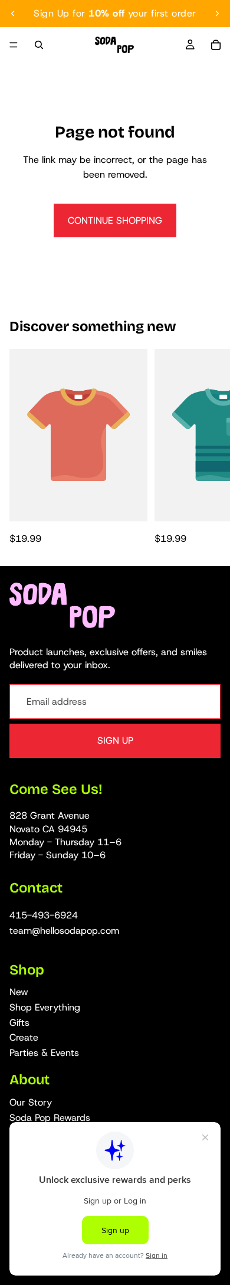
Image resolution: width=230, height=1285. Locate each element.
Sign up (115, 740)
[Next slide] (217, 14)
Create (23, 1037)
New (18, 992)
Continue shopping (115, 220)
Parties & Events (44, 1053)
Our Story (30, 1102)
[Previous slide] (13, 14)
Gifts (19, 1022)
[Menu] (13, 44)
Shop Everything (44, 1007)
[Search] (39, 45)
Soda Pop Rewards (49, 1117)
